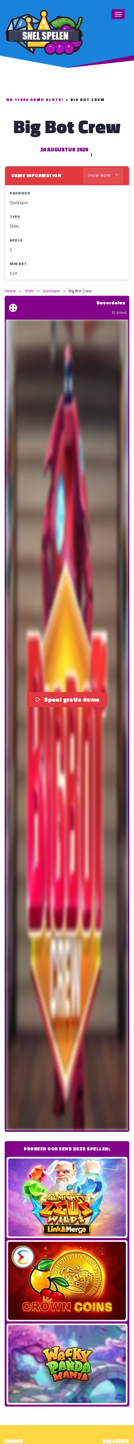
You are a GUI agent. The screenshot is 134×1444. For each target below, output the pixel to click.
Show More (100, 175)
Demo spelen (67, 1197)
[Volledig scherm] (13, 308)
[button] (67, 725)
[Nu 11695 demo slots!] (44, 31)
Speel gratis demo (71, 699)
